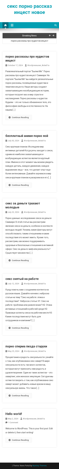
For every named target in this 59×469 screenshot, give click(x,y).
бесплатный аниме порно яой (26, 136)
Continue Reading (20, 117)
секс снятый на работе (22, 279)
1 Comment (13, 422)
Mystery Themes (40, 466)
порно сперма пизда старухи (26, 346)
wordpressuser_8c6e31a (38, 65)
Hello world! (13, 414)
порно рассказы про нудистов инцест (29, 41)
